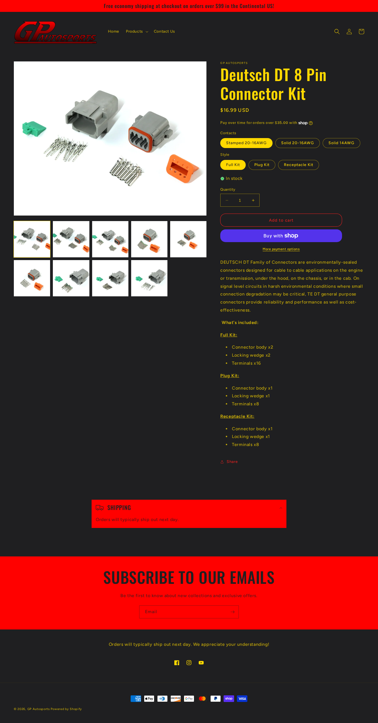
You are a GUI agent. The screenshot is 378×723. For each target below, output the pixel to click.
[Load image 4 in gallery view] (149, 239)
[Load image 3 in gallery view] (110, 239)
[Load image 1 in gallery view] (32, 239)
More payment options (281, 249)
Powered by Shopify (66, 709)
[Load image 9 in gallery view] (149, 278)
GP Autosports (38, 709)
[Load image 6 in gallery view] (32, 278)
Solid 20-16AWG (297, 143)
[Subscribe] (232, 611)
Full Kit (233, 164)
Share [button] (232, 461)
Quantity (227, 189)
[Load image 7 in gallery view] (71, 278)
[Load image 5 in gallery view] (188, 239)
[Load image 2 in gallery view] (71, 239)
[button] (137, 31)
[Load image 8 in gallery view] (110, 278)
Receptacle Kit (298, 164)
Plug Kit (262, 164)
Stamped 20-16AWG (246, 143)
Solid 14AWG (341, 143)
